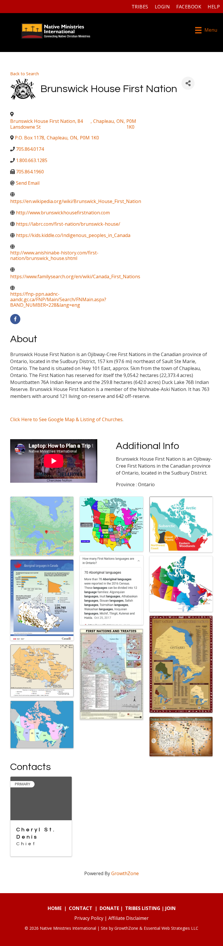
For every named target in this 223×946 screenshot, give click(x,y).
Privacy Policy (88, 918)
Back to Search (24, 73)
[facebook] (15, 319)
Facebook (188, 6)
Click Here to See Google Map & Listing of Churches (66, 419)
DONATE (109, 908)
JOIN (170, 908)
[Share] (188, 83)
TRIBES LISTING (142, 908)
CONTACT (80, 908)
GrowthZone (125, 873)
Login (162, 6)
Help (214, 6)
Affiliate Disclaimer (128, 918)
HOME (55, 908)
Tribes (140, 6)
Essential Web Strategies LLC (171, 928)
